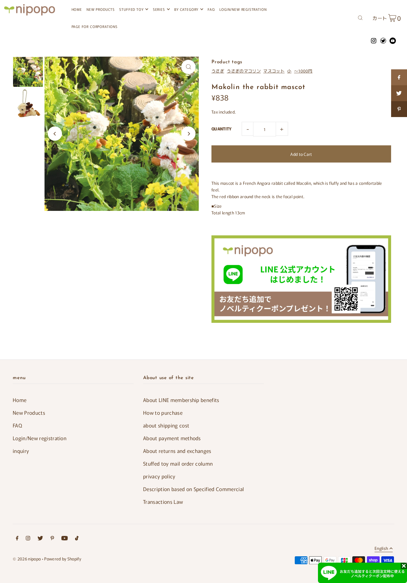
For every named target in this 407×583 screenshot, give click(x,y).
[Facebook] (17, 539)
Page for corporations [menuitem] (95, 26)
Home (19, 400)
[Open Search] (360, 17)
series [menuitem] (159, 9)
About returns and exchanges (177, 451)
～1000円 (303, 71)
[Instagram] (28, 539)
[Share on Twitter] (399, 93)
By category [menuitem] (186, 9)
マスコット (274, 71)
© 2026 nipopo (27, 559)
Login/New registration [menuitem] (242, 9)
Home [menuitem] (77, 9)
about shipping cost (166, 425)
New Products (29, 412)
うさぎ (217, 71)
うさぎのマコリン (244, 71)
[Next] (188, 134)
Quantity (221, 129)
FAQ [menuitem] (211, 9)
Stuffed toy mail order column (178, 463)
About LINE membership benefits (181, 400)
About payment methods (172, 438)
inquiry (21, 451)
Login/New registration (39, 438)
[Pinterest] (52, 539)
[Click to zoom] (188, 67)
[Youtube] (64, 539)
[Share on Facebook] (399, 77)
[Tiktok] (77, 539)
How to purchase (163, 412)
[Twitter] (40, 539)
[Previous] (55, 134)
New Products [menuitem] (100, 9)
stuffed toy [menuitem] (131, 9)
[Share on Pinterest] (399, 109)
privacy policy (159, 476)
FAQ (17, 425)
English (381, 548)
